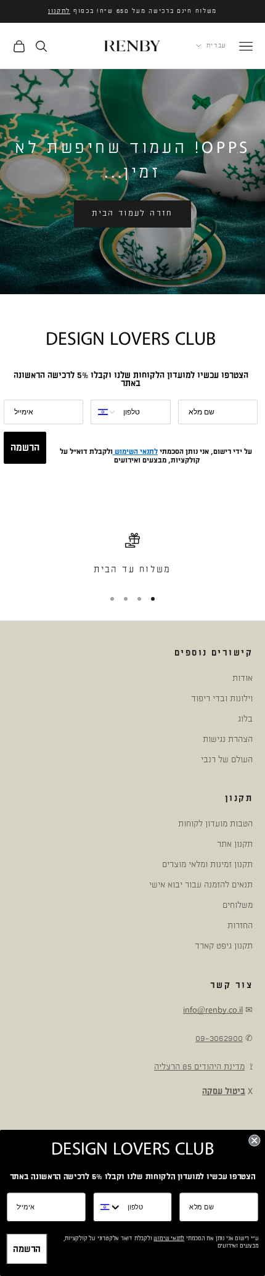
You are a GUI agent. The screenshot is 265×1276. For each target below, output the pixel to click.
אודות (242, 678)
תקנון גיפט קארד (224, 946)
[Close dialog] (254, 1140)
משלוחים (237, 905)
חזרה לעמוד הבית (132, 213)
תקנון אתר (235, 844)
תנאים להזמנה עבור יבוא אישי (201, 885)
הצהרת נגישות (228, 739)
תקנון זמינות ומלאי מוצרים (207, 864)
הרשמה (24, 447)
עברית (216, 45)
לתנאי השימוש (135, 451)
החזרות (240, 925)
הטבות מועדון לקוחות (215, 824)
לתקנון (59, 11)
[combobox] (104, 412)
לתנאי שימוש (168, 1238)
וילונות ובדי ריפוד (222, 698)
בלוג (245, 719)
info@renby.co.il (213, 1010)
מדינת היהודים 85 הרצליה (199, 1067)
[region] (132, 555)
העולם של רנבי (227, 759)
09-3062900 (219, 1038)
